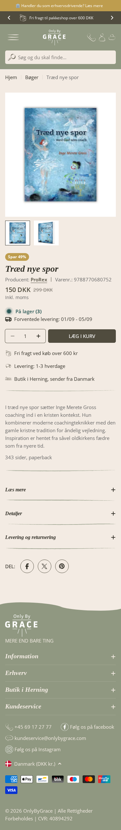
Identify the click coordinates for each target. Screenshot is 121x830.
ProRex (39, 279)
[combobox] (60, 57)
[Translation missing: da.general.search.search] (12, 57)
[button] (9, 18)
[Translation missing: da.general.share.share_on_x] (44, 566)
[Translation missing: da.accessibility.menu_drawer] (13, 37)
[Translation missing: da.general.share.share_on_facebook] (27, 566)
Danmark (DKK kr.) (34, 764)
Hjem (11, 77)
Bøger (31, 77)
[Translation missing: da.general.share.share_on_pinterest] (62, 566)
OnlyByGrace (38, 810)
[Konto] (101, 37)
